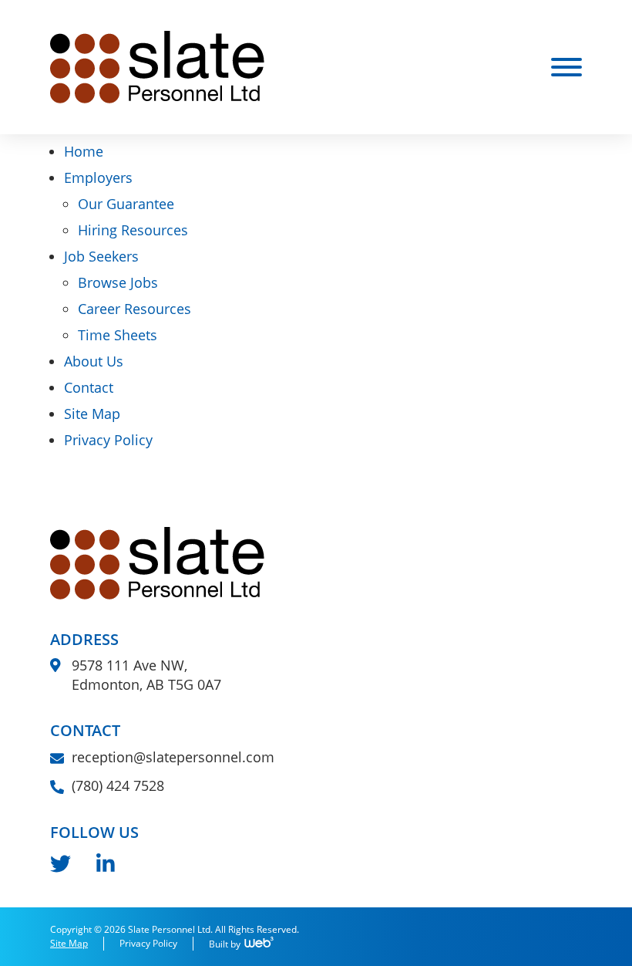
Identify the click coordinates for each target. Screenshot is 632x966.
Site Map (92, 413)
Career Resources (134, 308)
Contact (88, 387)
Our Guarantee (126, 203)
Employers (98, 177)
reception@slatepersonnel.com (173, 757)
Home (83, 151)
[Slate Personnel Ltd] (157, 65)
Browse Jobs (118, 282)
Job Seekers (101, 256)
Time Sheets (117, 335)
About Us (93, 361)
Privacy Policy (108, 440)
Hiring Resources (133, 230)
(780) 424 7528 (118, 785)
